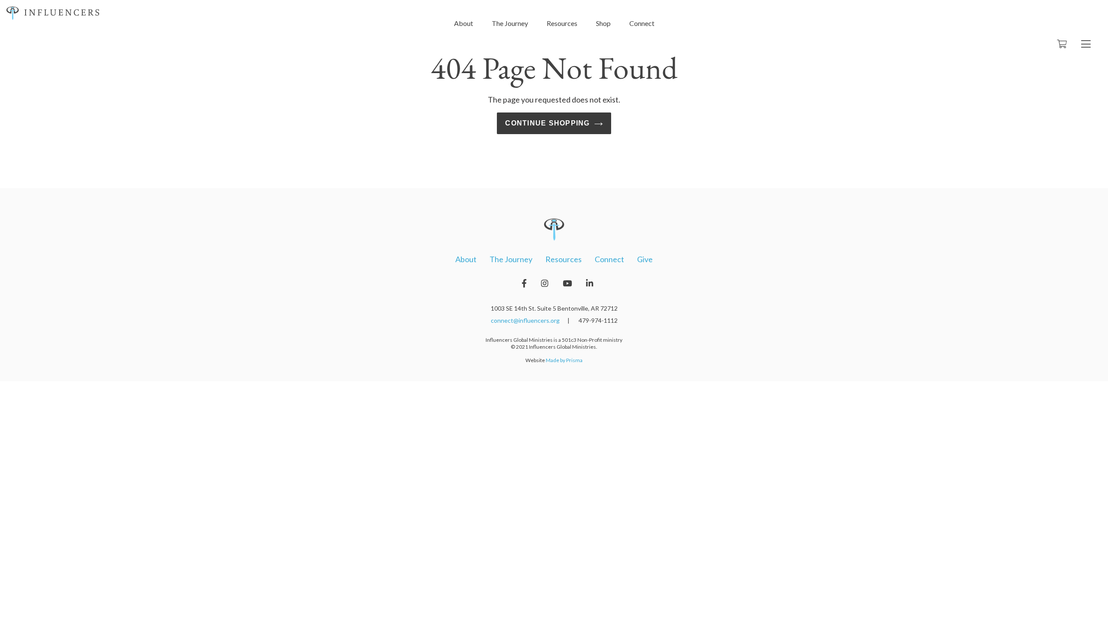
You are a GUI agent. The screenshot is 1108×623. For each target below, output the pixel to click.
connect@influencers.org (525, 320)
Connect (641, 23)
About (463, 23)
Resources (562, 23)
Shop (603, 23)
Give (645, 259)
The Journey (510, 23)
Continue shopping (547, 123)
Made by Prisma (564, 360)
